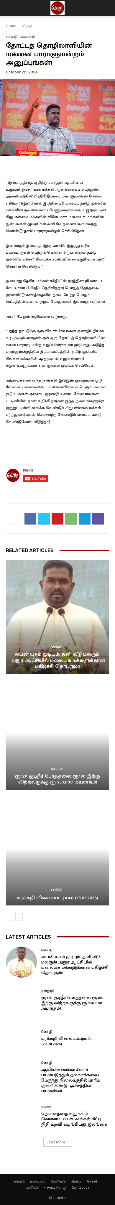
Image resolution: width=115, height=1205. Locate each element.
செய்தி (56, 646)
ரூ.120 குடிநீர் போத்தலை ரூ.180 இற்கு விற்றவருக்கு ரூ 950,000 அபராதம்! (57, 779)
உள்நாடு (26, 25)
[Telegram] (85, 519)
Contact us (80, 1187)
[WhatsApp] (71, 519)
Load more (56, 1142)
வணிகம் (32, 1187)
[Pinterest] (57, 519)
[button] (106, 8)
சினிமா (76, 1181)
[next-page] (19, 917)
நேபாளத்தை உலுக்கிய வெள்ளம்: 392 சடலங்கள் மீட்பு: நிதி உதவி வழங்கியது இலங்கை (74, 1119)
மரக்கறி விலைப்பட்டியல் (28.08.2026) (57, 898)
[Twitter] (44, 519)
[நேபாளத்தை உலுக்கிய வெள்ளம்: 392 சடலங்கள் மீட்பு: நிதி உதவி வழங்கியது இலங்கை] (21, 1116)
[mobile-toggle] (10, 8)
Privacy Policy (55, 1187)
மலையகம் (27, 36)
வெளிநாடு (58, 1181)
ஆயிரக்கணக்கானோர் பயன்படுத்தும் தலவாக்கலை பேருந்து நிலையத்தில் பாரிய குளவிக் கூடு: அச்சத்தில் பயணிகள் (70, 1080)
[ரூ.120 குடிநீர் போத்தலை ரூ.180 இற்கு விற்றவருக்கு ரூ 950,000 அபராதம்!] (57, 733)
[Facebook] (30, 519)
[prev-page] (9, 917)
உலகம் (46, 1107)
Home (11, 25)
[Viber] (98, 519)
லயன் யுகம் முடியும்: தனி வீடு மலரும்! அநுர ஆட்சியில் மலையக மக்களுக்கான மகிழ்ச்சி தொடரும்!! (57, 660)
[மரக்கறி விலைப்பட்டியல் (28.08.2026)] (57, 848)
